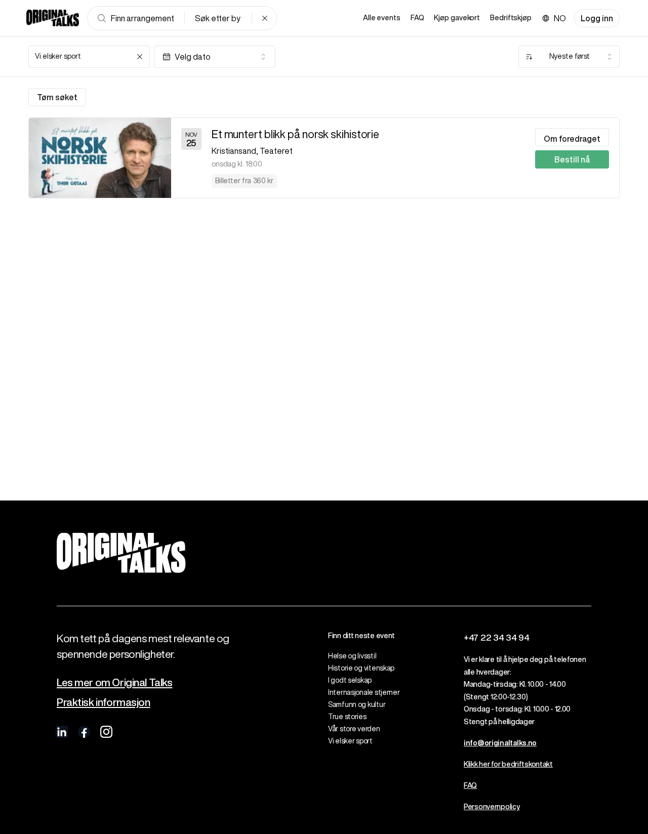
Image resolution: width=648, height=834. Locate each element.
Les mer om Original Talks (115, 682)
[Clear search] (264, 18)
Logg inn (597, 18)
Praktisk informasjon (103, 702)
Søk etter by (217, 18)
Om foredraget (572, 139)
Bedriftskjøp (511, 17)
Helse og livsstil (352, 655)
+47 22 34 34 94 (497, 637)
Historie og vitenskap (361, 668)
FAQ (417, 17)
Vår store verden (354, 728)
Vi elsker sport (350, 740)
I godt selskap (350, 680)
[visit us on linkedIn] (62, 732)
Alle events (381, 17)
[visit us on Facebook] (84, 732)
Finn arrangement (142, 18)
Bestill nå (572, 159)
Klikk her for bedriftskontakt (508, 764)
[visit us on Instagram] (106, 732)
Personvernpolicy (492, 806)
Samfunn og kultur (356, 704)
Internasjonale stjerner (364, 692)
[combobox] (89, 57)
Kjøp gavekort (457, 17)
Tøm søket (57, 97)
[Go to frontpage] (52, 18)
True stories (347, 716)
